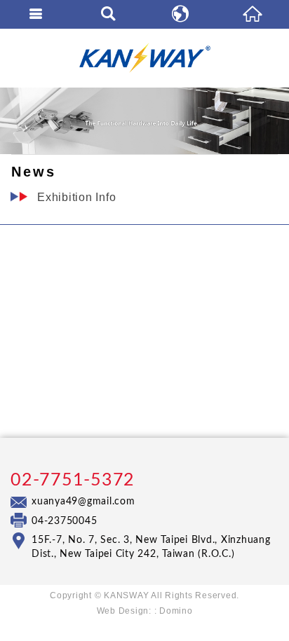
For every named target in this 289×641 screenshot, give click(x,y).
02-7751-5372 (73, 480)
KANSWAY (144, 58)
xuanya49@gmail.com (83, 501)
